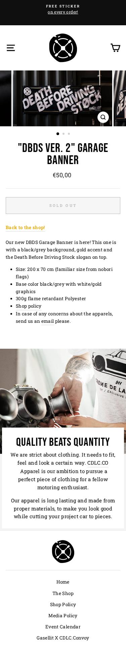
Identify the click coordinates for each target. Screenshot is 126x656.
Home (62, 582)
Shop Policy (63, 604)
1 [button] (58, 134)
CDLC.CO (97, 462)
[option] (63, 9)
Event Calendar (63, 627)
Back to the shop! (25, 227)
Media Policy (62, 616)
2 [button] (64, 134)
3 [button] (69, 134)
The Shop (63, 593)
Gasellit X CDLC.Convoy (63, 638)
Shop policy (29, 306)
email (47, 321)
